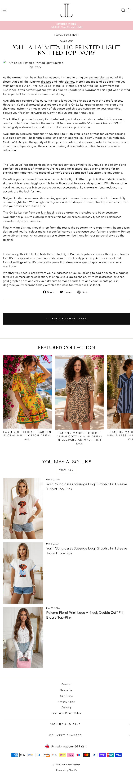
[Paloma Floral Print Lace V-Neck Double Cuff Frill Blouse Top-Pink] (23, 637)
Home (58, 34)
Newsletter (66, 690)
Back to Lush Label (69, 318)
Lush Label (70, 34)
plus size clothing (14, 137)
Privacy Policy (66, 701)
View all (66, 469)
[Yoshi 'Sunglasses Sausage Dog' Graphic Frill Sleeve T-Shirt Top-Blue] (23, 573)
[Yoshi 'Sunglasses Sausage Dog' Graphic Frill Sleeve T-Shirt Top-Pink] (23, 508)
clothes (104, 77)
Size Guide (66, 696)
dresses (46, 81)
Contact (66, 684)
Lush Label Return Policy (66, 713)
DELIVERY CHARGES (65, 735)
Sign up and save (65, 724)
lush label (9, 90)
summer (94, 77)
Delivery (66, 707)
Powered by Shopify (66, 770)
